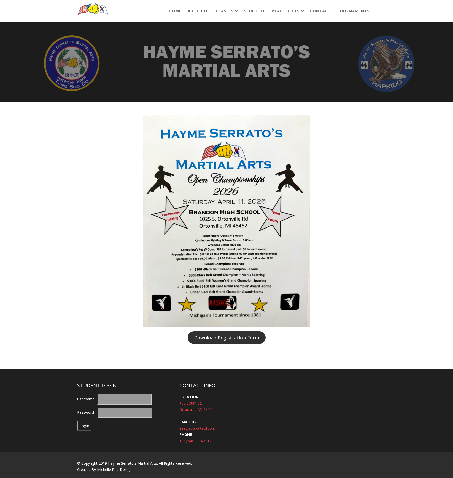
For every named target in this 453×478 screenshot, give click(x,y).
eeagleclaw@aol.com (197, 428)
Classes (224, 10)
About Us (199, 10)
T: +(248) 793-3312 (195, 440)
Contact (320, 10)
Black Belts (285, 10)
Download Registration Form (226, 337)
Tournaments (353, 10)
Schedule (255, 10)
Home (175, 10)
